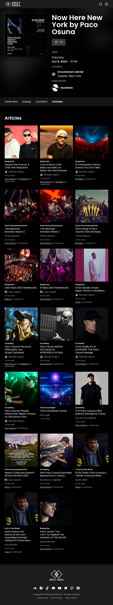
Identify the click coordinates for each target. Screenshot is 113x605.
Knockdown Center (71, 72)
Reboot (8, 299)
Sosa (77, 302)
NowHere (67, 88)
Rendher (79, 243)
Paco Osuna (10, 179)
